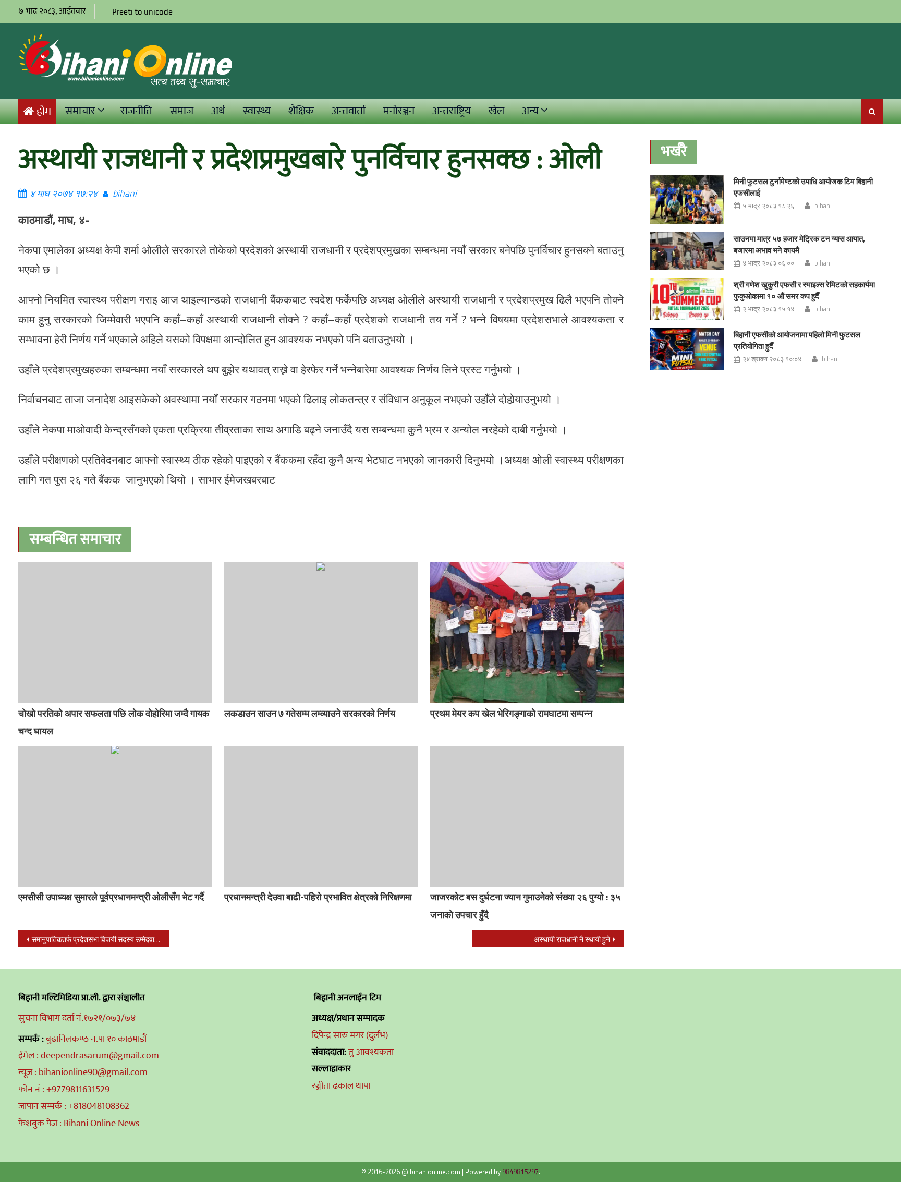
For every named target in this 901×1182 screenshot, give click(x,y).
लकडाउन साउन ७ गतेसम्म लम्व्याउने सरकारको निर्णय (309, 713)
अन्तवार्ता (349, 111)
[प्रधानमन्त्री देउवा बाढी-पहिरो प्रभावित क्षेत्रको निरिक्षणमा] (321, 816)
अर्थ (218, 111)
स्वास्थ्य (257, 111)
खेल (496, 111)
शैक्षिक (301, 111)
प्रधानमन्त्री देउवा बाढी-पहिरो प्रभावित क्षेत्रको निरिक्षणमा (318, 897)
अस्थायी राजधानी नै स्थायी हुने (572, 939)
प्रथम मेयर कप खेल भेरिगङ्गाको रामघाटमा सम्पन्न (511, 713)
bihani (125, 193)
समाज (181, 111)
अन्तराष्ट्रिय (451, 111)
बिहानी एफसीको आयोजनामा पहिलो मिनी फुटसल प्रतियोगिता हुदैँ (797, 340)
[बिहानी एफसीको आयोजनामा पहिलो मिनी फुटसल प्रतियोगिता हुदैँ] (687, 349)
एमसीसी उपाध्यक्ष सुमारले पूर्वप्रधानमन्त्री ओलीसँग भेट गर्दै (111, 897)
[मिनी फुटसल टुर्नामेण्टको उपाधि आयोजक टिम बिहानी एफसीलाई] (687, 200)
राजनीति (136, 111)
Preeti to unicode (142, 11)
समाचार (80, 111)
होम (43, 112)
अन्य (530, 111)
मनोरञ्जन (399, 111)
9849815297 (520, 1171)
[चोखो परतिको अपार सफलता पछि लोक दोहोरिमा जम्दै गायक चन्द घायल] (115, 632)
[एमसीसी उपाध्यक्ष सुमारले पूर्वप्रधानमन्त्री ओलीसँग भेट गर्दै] (115, 816)
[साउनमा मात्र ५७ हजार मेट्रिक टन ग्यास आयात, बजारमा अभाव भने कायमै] (687, 251)
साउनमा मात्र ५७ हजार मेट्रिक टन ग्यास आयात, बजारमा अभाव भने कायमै (799, 244)
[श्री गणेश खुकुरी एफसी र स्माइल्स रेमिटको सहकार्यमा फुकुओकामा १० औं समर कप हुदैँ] (687, 299)
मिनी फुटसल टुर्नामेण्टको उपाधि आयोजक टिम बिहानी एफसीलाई (803, 187)
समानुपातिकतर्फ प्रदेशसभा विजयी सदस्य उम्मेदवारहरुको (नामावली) (100, 939)
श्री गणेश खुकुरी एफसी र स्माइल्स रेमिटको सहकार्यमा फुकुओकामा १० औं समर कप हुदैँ (804, 290)
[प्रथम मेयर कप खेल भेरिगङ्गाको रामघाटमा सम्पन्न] (527, 634)
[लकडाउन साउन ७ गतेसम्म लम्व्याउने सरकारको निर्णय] (321, 632)
